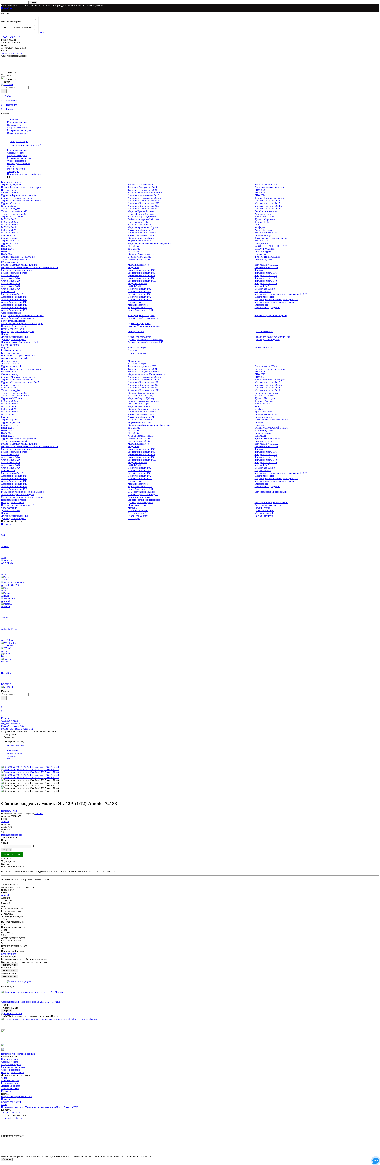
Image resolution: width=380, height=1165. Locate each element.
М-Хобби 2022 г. (9, 230)
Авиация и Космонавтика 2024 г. (144, 200)
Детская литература (11, 363)
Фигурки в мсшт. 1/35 (266, 283)
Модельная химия (16, 169)
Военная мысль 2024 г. (266, 184)
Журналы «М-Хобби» (12, 216)
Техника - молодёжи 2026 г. (15, 211)
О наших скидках (10, 1080)
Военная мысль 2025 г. (139, 259)
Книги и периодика (17, 122)
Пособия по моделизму (266, 211)
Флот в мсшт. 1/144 (10, 278)
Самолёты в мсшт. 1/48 (139, 294)
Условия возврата (10, 1088)
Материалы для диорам (19, 130)
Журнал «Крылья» (10, 240)
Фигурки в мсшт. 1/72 (266, 278)
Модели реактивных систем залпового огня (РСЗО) (281, 294)
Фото (4, 1104)
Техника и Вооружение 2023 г (143, 190)
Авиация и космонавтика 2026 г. (144, 195)
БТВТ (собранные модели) (141, 315)
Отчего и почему (9, 192)
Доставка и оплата (10, 1086)
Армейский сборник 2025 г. (142, 232)
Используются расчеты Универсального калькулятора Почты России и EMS (39, 1107)
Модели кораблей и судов (14, 272)
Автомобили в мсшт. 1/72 (14, 307)
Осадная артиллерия (265, 289)
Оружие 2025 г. (9, 206)
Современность (9, 954)
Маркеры (6, 347)
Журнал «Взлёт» (9, 243)
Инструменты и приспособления (24, 174)
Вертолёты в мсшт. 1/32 (140, 307)
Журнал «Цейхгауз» (265, 216)
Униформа (260, 227)
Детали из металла (264, 331)
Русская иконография (138, 222)
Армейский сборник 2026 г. (142, 230)
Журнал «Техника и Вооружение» (18, 256)
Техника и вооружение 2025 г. (143, 184)
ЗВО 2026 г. (134, 246)
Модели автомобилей (12, 294)
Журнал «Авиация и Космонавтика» (146, 192)
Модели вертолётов (138, 305)
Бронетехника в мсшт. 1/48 (141, 278)
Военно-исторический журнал (270, 187)
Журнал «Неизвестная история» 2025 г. (21, 200)
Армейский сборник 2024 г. (142, 235)
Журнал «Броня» (9, 238)
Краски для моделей (138, 347)
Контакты (6, 1091)
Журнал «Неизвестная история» (17, 198)
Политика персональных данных (18, 1053)
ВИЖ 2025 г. (261, 192)
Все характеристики (11, 835)
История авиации (263, 235)
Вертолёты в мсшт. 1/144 (140, 310)
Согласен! (6, 1159)
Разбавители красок (11, 350)
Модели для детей (137, 361)
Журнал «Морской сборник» (142, 238)
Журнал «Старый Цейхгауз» (142, 216)
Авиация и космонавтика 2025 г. (144, 198)
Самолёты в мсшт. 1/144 (140, 299)
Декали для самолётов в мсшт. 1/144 (19, 342)
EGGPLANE (134, 286)
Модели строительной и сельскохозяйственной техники (29, 267)
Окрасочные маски (16, 133)
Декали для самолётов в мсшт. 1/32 (272, 337)
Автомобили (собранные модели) (18, 318)
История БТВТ (262, 240)
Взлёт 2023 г (7, 251)
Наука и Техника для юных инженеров (21, 187)
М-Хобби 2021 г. (9, 232)
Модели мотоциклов (138, 264)
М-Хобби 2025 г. (9, 222)
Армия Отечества (263, 230)
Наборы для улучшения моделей (17, 331)
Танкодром (260, 254)
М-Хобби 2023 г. (9, 227)
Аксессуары (13, 171)
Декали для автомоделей (267, 339)
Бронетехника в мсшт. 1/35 (141, 270)
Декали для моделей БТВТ (14, 337)
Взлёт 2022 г (7, 254)
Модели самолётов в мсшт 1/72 (17, 728)
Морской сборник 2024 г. (140, 240)
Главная (5, 718)
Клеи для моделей (10, 353)
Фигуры (259, 270)
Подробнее (6, 8)
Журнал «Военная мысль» (141, 254)
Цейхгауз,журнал (263, 251)
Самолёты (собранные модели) (143, 318)
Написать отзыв (9, 965)
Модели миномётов (264, 297)
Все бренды (7, 524)
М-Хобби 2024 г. (9, 224)
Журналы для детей (11, 184)
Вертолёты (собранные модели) (271, 315)
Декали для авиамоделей (13, 339)
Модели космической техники (16, 270)
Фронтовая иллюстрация (267, 256)
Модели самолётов (137, 283)
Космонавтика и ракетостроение (271, 238)
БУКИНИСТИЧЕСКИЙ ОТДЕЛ (271, 246)
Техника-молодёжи (11, 208)
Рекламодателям (9, 1083)
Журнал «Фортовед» (265, 219)
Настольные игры (137, 363)
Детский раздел (9, 361)
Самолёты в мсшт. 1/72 (139, 297)
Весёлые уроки (8, 190)
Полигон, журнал (263, 259)
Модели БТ (133, 267)
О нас (4, 1078)
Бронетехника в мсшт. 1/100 (142, 280)
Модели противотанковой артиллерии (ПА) (277, 299)
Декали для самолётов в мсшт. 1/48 (145, 342)
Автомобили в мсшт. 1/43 (14, 302)
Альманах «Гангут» (265, 214)
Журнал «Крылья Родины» (141, 211)
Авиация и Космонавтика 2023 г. (144, 203)
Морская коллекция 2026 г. (268, 200)
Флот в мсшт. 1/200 (10, 280)
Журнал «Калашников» (139, 224)
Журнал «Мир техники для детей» (18, 195)
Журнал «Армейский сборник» (143, 227)
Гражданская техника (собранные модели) (22, 315)
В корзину (6, 849)
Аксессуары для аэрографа (14, 358)
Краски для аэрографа (139, 353)
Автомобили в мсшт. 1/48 (14, 305)
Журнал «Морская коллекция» (270, 198)
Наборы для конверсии (18, 163)
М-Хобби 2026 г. (9, 219)
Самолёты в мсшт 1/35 (139, 291)
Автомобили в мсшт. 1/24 (14, 297)
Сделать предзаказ (12, 854)
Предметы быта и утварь (13, 326)
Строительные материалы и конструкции (22, 323)
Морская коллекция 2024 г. (268, 206)
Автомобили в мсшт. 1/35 (14, 299)
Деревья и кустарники (139, 323)
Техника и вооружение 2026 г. (16, 259)
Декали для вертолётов (139, 337)
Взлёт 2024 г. (7, 248)
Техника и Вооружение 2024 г (143, 187)
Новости (5, 1099)
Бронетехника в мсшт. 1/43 (141, 272)
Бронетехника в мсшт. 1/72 (141, 275)
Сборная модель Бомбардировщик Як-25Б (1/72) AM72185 (30, 1002)
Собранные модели (17, 127)
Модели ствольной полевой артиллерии (275, 302)
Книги (258, 224)
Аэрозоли (133, 350)
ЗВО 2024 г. (134, 251)
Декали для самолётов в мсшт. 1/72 (145, 339)
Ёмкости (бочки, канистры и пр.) (144, 326)
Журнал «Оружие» (10, 203)
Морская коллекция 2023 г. (268, 208)
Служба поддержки (11, 1102)
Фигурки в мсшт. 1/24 (266, 275)
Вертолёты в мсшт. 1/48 (266, 267)
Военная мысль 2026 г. (139, 256)
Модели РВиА (262, 286)
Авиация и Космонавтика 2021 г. (144, 208)
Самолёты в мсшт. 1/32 (139, 289)
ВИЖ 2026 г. (261, 190)
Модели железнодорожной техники (19, 264)
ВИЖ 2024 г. (261, 195)
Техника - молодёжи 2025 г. (15, 214)
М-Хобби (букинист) (265, 248)
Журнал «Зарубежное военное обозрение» (149, 243)
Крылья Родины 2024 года (141, 214)
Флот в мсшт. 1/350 (10, 283)
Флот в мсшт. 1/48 (10, 275)
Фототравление (136, 331)
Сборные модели (15, 125)
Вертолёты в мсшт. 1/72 (266, 264)
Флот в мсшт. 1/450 (10, 289)
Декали (11, 166)
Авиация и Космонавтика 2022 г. (144, 206)
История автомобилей (266, 232)
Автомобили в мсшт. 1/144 (14, 310)
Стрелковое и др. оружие (267, 307)
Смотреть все (8, 235)
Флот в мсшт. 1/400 (10, 286)
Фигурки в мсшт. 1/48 (266, 280)
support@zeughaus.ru (11, 53)
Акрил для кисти (263, 347)
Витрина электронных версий (16, 1096)
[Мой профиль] (3, 703)
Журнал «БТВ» (262, 222)
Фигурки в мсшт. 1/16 (266, 272)
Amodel (39, 813)
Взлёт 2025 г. (7, 246)
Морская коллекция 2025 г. (268, 203)
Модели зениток (263, 291)
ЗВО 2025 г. (134, 248)
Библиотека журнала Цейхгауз (143, 219)
